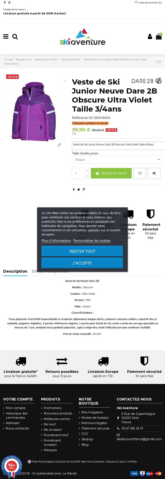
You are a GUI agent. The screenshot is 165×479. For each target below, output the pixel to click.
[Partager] (74, 190)
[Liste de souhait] (140, 173)
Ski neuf (50, 424)
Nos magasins (92, 412)
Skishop (87, 439)
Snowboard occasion (52, 442)
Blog (85, 445)
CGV (84, 434)
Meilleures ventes (57, 419)
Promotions (52, 408)
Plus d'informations (56, 240)
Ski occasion (53, 430)
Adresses (12, 423)
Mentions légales (94, 423)
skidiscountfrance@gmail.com (139, 439)
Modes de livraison (14, 9)
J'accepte (82, 263)
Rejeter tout (82, 251)
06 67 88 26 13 (132, 428)
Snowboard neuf (56, 435)
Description (15, 271)
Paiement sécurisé (95, 428)
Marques (50, 450)
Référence (80, 118)
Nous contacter (17, 428)
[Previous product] (157, 61)
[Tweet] (78, 190)
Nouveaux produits (58, 413)
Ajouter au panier (114, 173)
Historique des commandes (17, 415)
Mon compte (16, 408)
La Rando (70, 473)
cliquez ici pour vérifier (121, 461)
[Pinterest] (84, 190)
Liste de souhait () (150, 2)
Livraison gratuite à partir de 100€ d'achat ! (34, 13)
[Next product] (160, 61)
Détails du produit (50, 271)
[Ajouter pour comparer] (154, 173)
